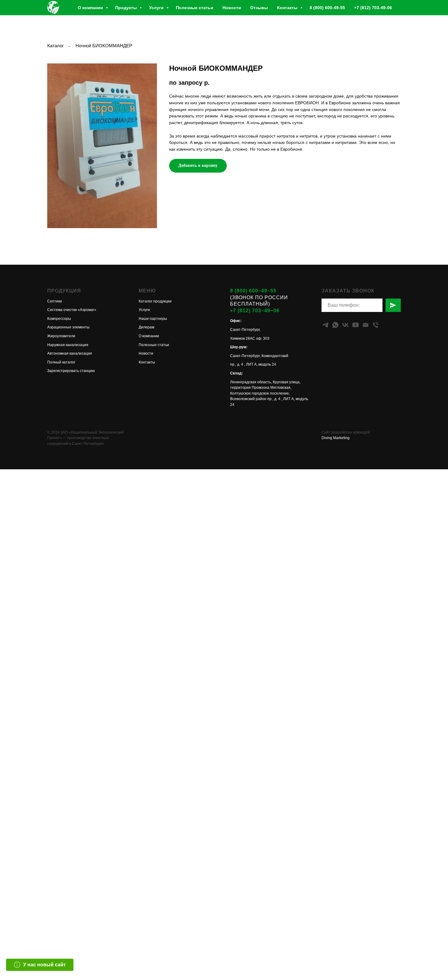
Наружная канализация (67, 345)
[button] (39, 965)
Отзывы (259, 7)
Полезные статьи (194, 7)
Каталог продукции (155, 301)
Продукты (126, 7)
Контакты (288, 7)
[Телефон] (375, 325)
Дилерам (146, 327)
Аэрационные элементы (68, 327)
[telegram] (325, 325)
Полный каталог (61, 362)
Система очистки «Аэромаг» (71, 310)
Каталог (55, 45)
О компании (91, 7)
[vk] (345, 325)
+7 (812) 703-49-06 (373, 7)
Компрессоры (59, 319)
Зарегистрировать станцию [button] (71, 371)
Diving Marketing (336, 438)
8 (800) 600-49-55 (327, 7)
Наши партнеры (153, 319)
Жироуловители (61, 336)
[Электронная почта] (365, 325)
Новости (231, 7)
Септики (54, 301)
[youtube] (355, 325)
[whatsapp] (335, 325)
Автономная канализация (69, 353)
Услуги (157, 7)
